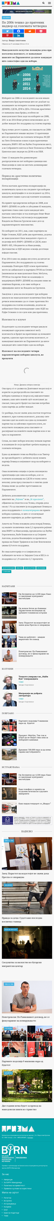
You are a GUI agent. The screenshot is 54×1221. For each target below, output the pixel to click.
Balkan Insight (11, 929)
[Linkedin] (18, 35)
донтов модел (8, 568)
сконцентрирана (31, 510)
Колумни (7, 1207)
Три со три (9, 841)
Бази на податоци (11, 1213)
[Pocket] (41, 31)
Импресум (8, 1179)
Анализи (6, 18)
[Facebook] (18, 31)
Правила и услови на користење (18, 1188)
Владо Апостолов (17, 40)
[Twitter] (7, 31)
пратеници (41, 568)
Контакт (30, 1137)
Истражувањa (10, 1203)
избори (19, 568)
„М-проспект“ (36, 499)
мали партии (30, 568)
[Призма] (12, 1)
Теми (6, 1215)
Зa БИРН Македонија (13, 1182)
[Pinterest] (7, 35)
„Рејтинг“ (19, 499)
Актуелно (8, 1200)
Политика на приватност (14, 1185)
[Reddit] (29, 31)
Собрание (6, 571)
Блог (6, 1210)
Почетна (7, 1198)
